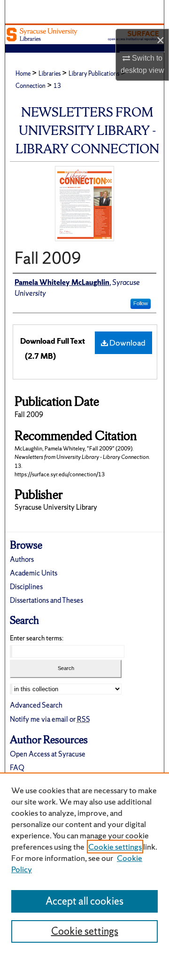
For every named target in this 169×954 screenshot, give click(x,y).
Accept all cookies (84, 901)
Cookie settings (115, 846)
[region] (84, 863)
